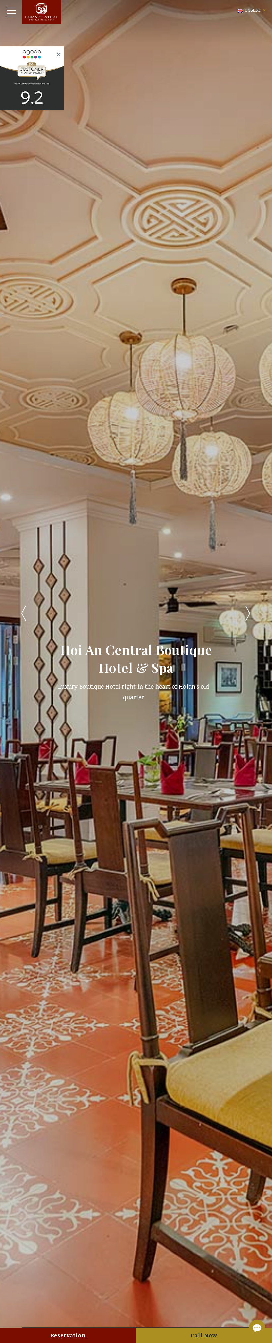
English (252, 10)
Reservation (68, 1335)
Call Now (204, 1335)
